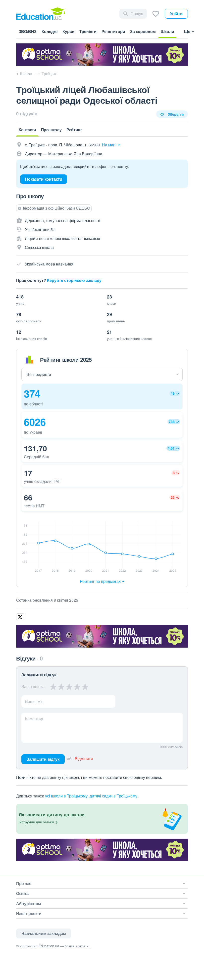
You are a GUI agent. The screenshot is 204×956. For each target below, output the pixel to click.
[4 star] (77, 686)
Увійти (176, 13)
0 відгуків (26, 113)
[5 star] (85, 686)
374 (32, 393)
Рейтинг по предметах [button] (100, 581)
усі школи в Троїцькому (66, 796)
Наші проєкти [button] (28, 913)
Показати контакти (43, 179)
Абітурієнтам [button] (28, 903)
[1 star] (53, 686)
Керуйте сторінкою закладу (74, 280)
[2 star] (61, 686)
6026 (35, 422)
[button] (102, 396)
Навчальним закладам (43, 933)
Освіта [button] (22, 893)
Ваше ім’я (34, 701)
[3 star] (69, 686)
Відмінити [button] (84, 758)
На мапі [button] (109, 145)
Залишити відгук (43, 759)
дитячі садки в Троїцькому (113, 796)
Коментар (34, 719)
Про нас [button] (23, 883)
